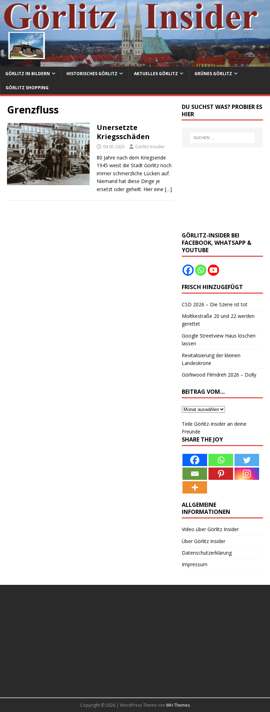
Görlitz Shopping (27, 88)
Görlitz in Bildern (27, 74)
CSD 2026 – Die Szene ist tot (215, 304)
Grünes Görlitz (213, 74)
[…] (168, 189)
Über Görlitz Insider (203, 541)
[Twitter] (246, 460)
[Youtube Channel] (213, 270)
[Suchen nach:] (222, 138)
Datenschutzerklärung (207, 552)
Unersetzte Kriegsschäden (123, 132)
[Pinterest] (220, 474)
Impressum (194, 564)
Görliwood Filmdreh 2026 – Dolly (219, 374)
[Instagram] (246, 474)
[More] (194, 487)
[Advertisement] (222, 190)
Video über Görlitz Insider (210, 529)
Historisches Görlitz (91, 74)
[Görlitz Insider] (135, 62)
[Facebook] (188, 270)
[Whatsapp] (200, 270)
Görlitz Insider (150, 146)
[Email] (194, 474)
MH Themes (178, 705)
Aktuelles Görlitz (156, 74)
